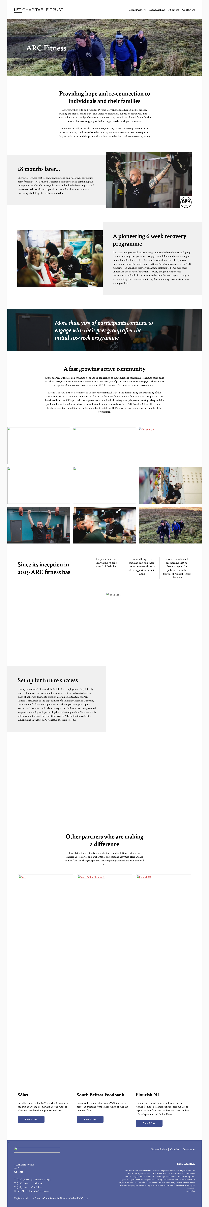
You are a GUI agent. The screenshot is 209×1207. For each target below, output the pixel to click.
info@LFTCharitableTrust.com (33, 1191)
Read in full (190, 1191)
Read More (31, 1119)
